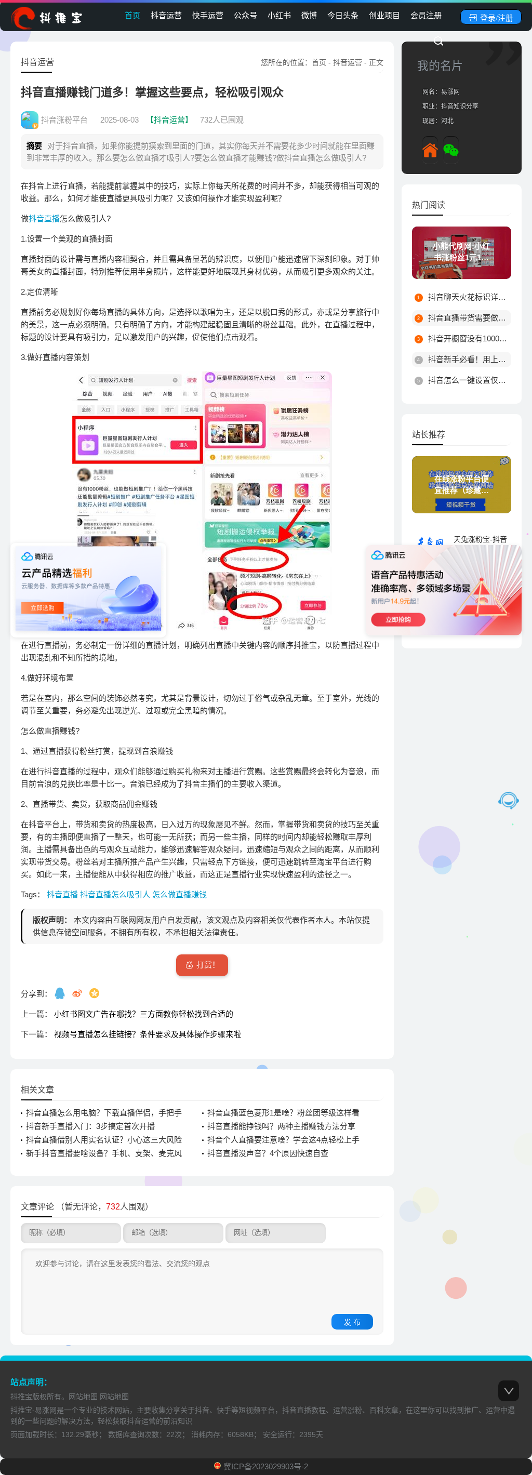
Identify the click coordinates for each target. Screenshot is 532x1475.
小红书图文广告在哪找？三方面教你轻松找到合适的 (143, 1013)
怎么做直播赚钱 (179, 894)
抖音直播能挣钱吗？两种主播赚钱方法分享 (281, 1126)
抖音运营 (166, 15)
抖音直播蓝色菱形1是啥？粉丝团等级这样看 (283, 1112)
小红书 (279, 15)
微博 (309, 15)
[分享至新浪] (78, 993)
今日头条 (342, 15)
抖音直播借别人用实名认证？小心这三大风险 (104, 1139)
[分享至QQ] (61, 993)
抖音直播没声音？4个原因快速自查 (267, 1153)
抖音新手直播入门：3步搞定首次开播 (90, 1126)
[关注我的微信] (451, 150)
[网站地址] (430, 150)
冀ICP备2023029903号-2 (265, 1466)
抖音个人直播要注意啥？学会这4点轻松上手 (283, 1139)
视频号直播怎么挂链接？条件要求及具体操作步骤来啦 (147, 1034)
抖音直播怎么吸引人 (116, 894)
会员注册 (426, 15)
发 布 (352, 1322)
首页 (132, 15)
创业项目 (384, 15)
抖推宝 (21, 1396)
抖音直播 (44, 218)
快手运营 (207, 15)
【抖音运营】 (169, 119)
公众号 (245, 15)
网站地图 (83, 1396)
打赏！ (208, 964)
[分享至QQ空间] (95, 993)
